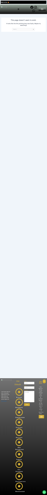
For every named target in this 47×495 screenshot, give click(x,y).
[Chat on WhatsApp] (44, 492)
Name (25, 381)
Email (25, 385)
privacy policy (4, 401)
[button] (18, 9)
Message (26, 390)
